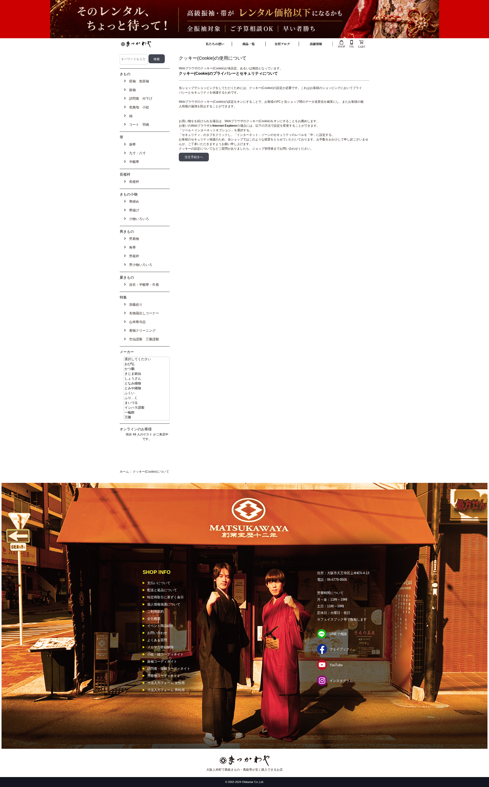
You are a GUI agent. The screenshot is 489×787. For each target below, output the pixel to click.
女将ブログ (282, 44)
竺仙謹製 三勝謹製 (143, 339)
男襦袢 (133, 256)
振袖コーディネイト (162, 661)
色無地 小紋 (138, 107)
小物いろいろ (138, 219)
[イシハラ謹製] (146, 407)
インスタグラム (341, 681)
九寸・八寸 (136, 153)
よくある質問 (157, 640)
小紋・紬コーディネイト (165, 654)
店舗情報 (316, 44)
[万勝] (146, 417)
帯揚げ (133, 210)
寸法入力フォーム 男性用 (166, 690)
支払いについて (158, 583)
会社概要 (153, 619)
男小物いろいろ (139, 265)
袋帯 (131, 144)
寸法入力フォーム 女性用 (166, 683)
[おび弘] (146, 364)
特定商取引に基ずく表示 (165, 597)
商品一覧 (248, 44)
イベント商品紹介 (160, 626)
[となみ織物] (146, 383)
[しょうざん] (146, 378)
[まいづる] (146, 403)
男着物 (133, 239)
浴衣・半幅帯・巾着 (143, 285)
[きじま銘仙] (146, 373)
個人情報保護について (163, 604)
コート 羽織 (138, 124)
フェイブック (339, 649)
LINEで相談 (338, 634)
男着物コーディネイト (163, 676)
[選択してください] (146, 359)
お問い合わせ (157, 633)
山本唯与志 (136, 322)
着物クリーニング (141, 330)
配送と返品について (162, 590)
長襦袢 (133, 182)
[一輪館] (146, 412)
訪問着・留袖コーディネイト (168, 668)
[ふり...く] (146, 398)
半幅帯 (133, 162)
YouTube (336, 665)
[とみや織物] (146, 388)
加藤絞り (134, 304)
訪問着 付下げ (139, 98)
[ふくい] (146, 393)
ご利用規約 (155, 611)
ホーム (124, 471)
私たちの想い (215, 44)
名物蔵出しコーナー (143, 313)
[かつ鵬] (146, 369)
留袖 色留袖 (138, 81)
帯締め (133, 201)
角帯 (131, 247)
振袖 (131, 90)
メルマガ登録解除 (160, 647)
